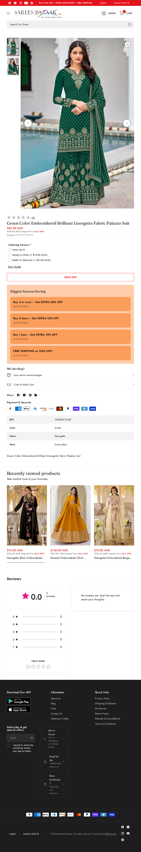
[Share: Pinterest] (30, 395)
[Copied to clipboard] (35, 395)
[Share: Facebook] (18, 395)
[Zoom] (127, 44)
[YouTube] (26, 3)
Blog (53, 703)
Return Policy (102, 713)
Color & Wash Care (24, 384)
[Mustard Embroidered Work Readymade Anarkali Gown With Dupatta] (70, 515)
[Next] (127, 123)
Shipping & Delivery (105, 703)
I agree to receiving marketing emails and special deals (23, 748)
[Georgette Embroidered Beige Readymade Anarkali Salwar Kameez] (114, 515)
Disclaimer (100, 708)
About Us (56, 698)
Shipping (10, 234)
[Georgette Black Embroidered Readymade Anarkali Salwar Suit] (27, 515)
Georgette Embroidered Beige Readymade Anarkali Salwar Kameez (111, 557)
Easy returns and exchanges (28, 375)
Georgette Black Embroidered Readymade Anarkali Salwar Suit (26, 557)
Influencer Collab (60, 718)
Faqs (53, 708)
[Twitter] (15, 3)
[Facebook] (9, 3)
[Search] (130, 24)
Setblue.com (110, 833)
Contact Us (56, 713)
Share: (10, 395)
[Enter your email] (31, 738)
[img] (18, 217)
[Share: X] (24, 395)
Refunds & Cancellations (107, 718)
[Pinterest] (31, 3)
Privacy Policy (102, 698)
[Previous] (28, 123)
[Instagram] (20, 3)
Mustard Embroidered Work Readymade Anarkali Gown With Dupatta (69, 557)
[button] (38, 616)
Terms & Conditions (105, 723)
